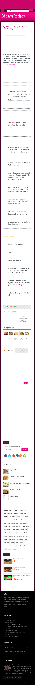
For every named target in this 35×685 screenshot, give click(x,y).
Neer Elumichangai (10, 620)
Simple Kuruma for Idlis (15, 490)
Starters (22, 542)
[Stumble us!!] (14, 306)
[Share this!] (4, 306)
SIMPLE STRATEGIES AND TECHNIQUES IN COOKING (16, 652)
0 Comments (10, 351)
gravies (24, 173)
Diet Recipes (12, 516)
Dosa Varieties (15, 520)
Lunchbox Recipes (7, 529)
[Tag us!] (15, 306)
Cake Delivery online (18, 510)
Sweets (14, 546)
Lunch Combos (26, 526)
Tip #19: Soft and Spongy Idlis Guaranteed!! (19, 483)
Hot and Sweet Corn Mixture (19, 567)
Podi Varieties (12, 536)
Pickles (5, 536)
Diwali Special (7, 520)
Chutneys (16, 513)
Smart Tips (11, 64)
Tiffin (5, 549)
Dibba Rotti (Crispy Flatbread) (17, 476)
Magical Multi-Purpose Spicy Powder (16, 632)
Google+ (18, 442)
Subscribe (6, 443)
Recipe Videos (11, 539)
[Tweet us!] (6, 306)
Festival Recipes (23, 520)
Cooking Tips (23, 513)
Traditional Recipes (12, 549)
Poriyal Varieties (20, 536)
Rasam (5, 539)
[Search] (31, 10)
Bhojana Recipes (13, 16)
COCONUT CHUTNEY (16, 647)
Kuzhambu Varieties (16, 526)
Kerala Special (23, 523)
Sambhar (13, 122)
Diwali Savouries (25, 516)
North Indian (20, 533)
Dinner (18, 516)
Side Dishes (6, 542)
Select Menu (2, 10)
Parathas (26, 533)
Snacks (12, 542)
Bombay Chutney (14, 496)
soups (19, 293)
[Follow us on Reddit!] (12, 306)
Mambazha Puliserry (11, 622)
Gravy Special (7, 523)
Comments (22, 351)
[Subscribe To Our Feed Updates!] (11, 306)
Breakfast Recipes (8, 510)
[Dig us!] (17, 306)
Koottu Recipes (7, 526)
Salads (25, 539)
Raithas (27, 536)
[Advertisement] (13, 4)
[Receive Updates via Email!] (9, 306)
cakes (25, 510)
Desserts (6, 516)
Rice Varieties (20, 539)
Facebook (13, 442)
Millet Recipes (24, 529)
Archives (20, 554)
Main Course (16, 529)
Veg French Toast (14, 470)
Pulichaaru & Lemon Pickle (19, 559)
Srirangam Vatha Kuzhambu (13, 624)
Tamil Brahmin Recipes (23, 546)
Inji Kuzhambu (9, 634)
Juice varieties (14, 523)
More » (25, 673)
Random (6, 554)
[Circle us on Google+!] (7, 306)
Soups (17, 542)
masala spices (20, 285)
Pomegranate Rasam (11, 630)
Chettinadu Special (8, 513)
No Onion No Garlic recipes (9, 533)
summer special (7, 546)
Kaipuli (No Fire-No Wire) (12, 636)
